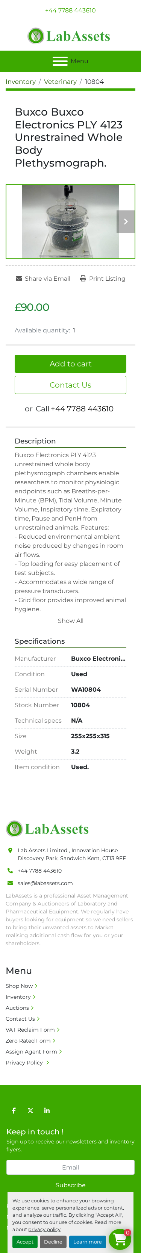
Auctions (17, 1007)
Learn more (87, 1242)
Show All (70, 620)
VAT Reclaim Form (30, 1029)
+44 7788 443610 (70, 10)
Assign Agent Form (31, 1051)
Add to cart (71, 363)
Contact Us (70, 384)
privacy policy (44, 1229)
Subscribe (71, 1185)
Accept (25, 1242)
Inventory (18, 996)
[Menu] (60, 61)
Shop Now (19, 986)
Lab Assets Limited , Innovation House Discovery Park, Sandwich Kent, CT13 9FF (72, 854)
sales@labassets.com (45, 883)
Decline (53, 1242)
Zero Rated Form (28, 1040)
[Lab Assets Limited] (49, 828)
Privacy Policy (25, 1062)
